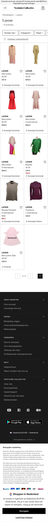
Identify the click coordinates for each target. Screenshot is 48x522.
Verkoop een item (12, 350)
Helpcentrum (10, 367)
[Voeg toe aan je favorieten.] (21, 71)
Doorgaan (24, 511)
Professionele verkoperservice (18, 354)
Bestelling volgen (12, 321)
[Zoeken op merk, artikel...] (5, 8)
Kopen (7, 317)
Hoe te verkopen (11, 342)
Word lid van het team (14, 395)
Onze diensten (11, 300)
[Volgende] (30, 276)
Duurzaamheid (10, 387)
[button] (43, 8)
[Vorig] (17, 276)
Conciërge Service (12, 308)
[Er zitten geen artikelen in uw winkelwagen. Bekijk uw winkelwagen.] (43, 8)
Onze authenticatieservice (16, 325)
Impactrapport (10, 391)
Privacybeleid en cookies (23, 439)
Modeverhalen (10, 399)
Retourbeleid (10, 329)
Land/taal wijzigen (24, 517)
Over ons (8, 383)
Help (6, 362)
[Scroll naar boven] (40, 276)
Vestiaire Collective (15, 379)
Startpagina (7, 14)
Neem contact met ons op (16, 370)
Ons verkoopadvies (13, 346)
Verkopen (9, 338)
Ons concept (10, 304)
